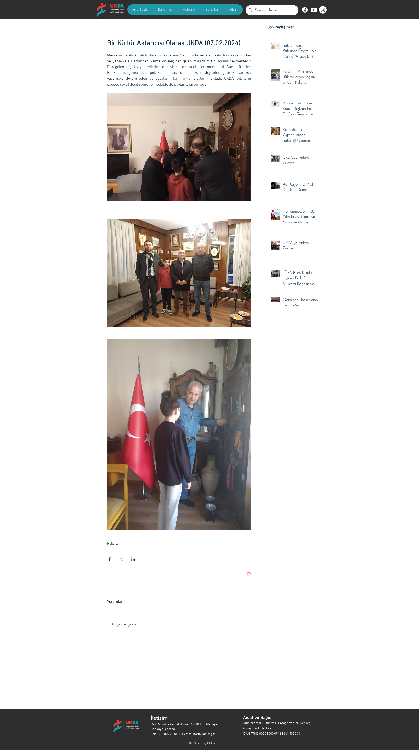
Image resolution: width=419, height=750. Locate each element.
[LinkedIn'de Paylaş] (133, 559)
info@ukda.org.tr (203, 734)
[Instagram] (323, 10)
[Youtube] (314, 10)
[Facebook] (305, 10)
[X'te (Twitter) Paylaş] (121, 559)
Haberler (113, 544)
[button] (165, 9)
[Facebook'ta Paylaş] (109, 559)
